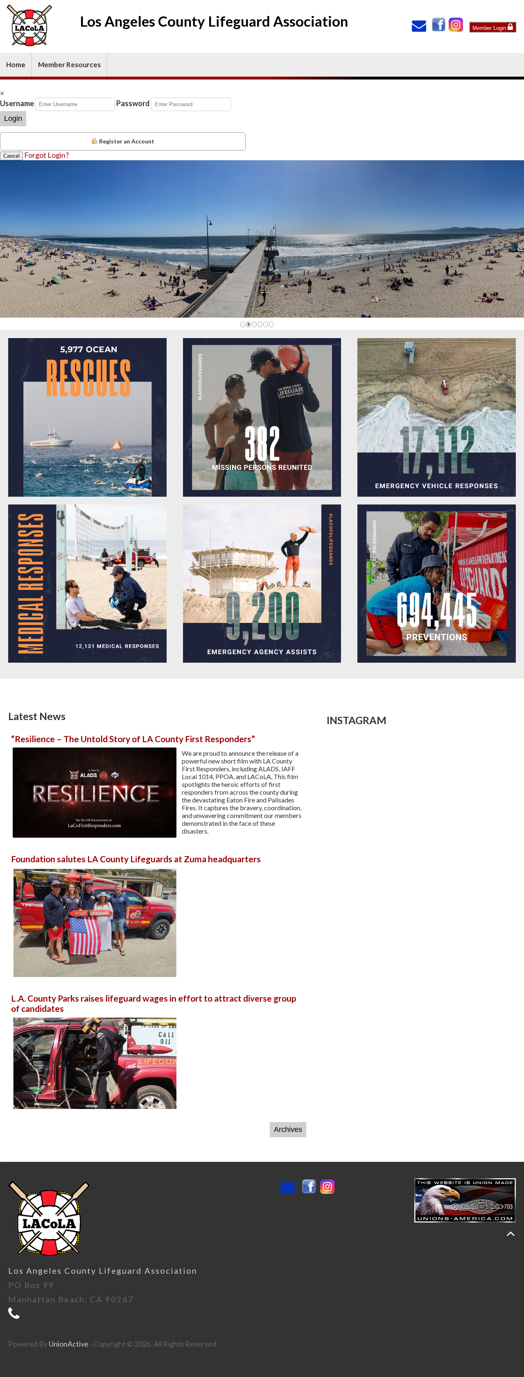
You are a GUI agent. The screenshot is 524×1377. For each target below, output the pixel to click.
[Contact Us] (421, 27)
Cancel (11, 156)
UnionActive (68, 1343)
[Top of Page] (511, 1234)
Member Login (490, 28)
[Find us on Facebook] (439, 29)
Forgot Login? (46, 154)
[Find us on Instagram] (456, 29)
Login (13, 118)
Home (15, 64)
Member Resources (69, 64)
